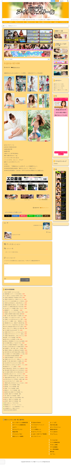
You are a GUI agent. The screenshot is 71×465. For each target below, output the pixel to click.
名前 (5, 278)
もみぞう (14, 427)
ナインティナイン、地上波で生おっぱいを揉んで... (14, 324)
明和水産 (52, 451)
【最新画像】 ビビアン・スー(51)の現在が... (13, 293)
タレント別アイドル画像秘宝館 (20, 422)
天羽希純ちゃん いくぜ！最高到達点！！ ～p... (14, 406)
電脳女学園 (15, 431)
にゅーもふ (52, 454)
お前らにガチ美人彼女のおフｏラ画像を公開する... (14, 346)
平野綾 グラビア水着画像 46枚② (11, 388)
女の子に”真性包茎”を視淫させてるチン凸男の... (14, 326)
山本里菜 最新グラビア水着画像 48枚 (12, 393)
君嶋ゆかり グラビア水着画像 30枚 (12, 390)
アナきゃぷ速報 (53, 444)
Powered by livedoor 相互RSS (10, 410)
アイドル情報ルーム (36, 429)
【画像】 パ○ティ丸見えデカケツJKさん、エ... (13, 317)
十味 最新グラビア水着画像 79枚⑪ (12, 395)
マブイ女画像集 (53, 447)
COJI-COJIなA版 (53, 425)
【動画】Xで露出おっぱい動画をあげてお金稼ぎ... (14, 350)
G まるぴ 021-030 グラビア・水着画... (11, 381)
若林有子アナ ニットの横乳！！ (11, 366)
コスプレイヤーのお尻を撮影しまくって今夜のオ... (14, 301)
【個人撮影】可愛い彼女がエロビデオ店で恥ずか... (14, 370)
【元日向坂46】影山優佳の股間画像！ (12, 355)
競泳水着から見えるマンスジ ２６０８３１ (13, 373)
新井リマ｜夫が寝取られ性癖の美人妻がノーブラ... (14, 375)
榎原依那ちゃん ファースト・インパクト (13, 404)
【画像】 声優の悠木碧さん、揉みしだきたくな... (14, 335)
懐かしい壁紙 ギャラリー (60, 90)
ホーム (5, 25)
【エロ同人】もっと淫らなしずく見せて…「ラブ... (14, 364)
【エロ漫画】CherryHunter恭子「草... (12, 330)
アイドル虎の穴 (53, 431)
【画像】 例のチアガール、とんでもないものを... (14, 332)
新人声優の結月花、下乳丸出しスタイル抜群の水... (14, 368)
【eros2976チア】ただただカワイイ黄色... (12, 363)
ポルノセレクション (36, 436)
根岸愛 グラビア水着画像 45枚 (11, 337)
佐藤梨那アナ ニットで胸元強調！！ (12, 310)
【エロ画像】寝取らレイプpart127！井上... (13, 343)
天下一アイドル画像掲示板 (19, 425)
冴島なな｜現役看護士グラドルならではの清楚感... (14, 341)
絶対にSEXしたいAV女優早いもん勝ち (12, 339)
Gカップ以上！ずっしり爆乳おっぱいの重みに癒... (14, 328)
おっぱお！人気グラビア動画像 (39, 434)
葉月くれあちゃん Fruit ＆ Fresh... (11, 403)
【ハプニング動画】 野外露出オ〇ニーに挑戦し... (14, 344)
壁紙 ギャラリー (58, 88)
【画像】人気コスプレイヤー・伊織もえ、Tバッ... (14, 359)
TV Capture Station (36, 422)
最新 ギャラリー (58, 84)
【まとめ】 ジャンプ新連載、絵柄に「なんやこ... (14, 308)
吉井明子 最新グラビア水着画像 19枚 (12, 401)
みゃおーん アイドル (36, 431)
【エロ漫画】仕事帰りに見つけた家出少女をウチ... (14, 372)
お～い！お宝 (53, 422)
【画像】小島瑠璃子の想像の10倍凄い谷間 (13, 313)
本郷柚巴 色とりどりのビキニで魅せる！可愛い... (14, 312)
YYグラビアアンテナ (17, 429)
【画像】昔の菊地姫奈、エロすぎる (11, 357)
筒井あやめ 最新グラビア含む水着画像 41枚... (14, 397)
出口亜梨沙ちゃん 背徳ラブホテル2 (11, 408)
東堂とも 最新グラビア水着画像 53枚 (12, 399)
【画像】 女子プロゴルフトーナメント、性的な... (14, 333)
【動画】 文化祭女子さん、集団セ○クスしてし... (14, 299)
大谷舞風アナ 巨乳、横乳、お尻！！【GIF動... (14, 348)
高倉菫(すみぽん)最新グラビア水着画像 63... (13, 392)
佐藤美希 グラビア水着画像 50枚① (12, 384)
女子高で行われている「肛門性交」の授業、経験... (14, 379)
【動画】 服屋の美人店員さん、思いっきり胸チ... (14, 304)
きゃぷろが (34, 427)
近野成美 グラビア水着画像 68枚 (11, 386)
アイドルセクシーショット (37, 424)
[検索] (68, 1)
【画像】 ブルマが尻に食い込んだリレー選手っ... (14, 319)
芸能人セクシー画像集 (17, 436)
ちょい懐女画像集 (54, 449)
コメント (6, 263)
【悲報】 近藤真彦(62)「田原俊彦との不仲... (13, 297)
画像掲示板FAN (53, 429)
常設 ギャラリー (13, 25)
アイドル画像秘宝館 (55, 442)
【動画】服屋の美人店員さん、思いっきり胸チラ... (14, 377)
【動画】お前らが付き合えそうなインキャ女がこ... (14, 383)
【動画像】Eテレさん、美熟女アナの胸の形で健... (14, 323)
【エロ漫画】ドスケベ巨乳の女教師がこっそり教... (14, 353)
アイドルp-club (53, 440)
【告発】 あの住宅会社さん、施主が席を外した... (14, 303)
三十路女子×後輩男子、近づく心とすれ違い (11, 292)
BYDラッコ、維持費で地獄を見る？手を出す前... (14, 306)
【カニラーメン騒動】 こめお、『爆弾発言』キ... (14, 321)
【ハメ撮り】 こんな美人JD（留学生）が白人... (13, 295)
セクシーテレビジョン (55, 427)
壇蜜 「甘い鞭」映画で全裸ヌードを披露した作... (14, 315)
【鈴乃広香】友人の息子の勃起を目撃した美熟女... (14, 352)
